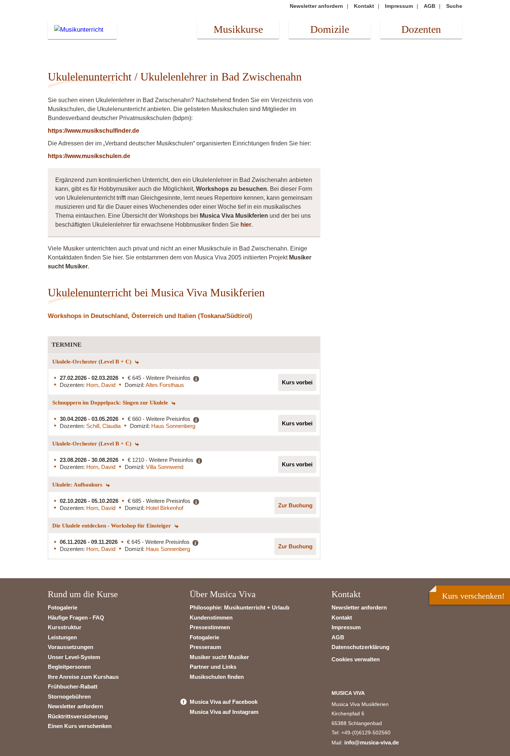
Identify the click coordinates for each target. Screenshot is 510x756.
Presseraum (205, 647)
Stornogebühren (69, 696)
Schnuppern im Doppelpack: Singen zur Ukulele (111, 403)
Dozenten (421, 29)
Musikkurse (238, 29)
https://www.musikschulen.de (89, 156)
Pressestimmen (210, 627)
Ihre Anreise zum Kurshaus (83, 677)
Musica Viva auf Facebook (224, 702)
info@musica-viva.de (371, 742)
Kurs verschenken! (473, 596)
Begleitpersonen (69, 667)
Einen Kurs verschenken (80, 726)
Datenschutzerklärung (360, 647)
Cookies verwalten (356, 659)
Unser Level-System (74, 657)
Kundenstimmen (211, 617)
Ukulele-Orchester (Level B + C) (92, 362)
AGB (429, 6)
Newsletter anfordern (316, 6)
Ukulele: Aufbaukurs (78, 485)
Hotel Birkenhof (164, 508)
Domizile (329, 29)
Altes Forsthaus (165, 385)
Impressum (399, 6)
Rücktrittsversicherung (78, 716)
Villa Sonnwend (164, 467)
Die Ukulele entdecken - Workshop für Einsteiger (112, 526)
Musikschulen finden (217, 677)
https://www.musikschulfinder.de (93, 130)
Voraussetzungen (70, 647)
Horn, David (100, 385)
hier (245, 224)
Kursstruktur (64, 627)
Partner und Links (213, 667)
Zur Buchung (295, 505)
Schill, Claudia (103, 426)
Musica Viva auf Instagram (224, 712)
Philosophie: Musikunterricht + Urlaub (239, 607)
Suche (454, 6)
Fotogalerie (62, 607)
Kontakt (364, 6)
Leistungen (62, 637)
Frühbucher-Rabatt (72, 686)
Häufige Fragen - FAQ (76, 617)
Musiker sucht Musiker (219, 657)
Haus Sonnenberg (173, 426)
